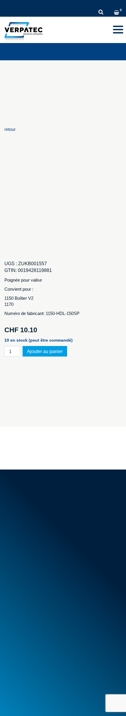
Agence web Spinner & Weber (33, 704)
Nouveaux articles (24, 567)
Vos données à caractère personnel (41, 658)
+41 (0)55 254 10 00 (30, 4)
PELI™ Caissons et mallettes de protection (48, 616)
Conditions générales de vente (36, 551)
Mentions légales (20, 695)
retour (10, 129)
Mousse (15, 596)
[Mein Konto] (109, 13)
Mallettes (16, 609)
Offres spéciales (23, 574)
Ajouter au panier (45, 351)
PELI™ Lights (20, 623)
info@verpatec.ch (36, 511)
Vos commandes (23, 645)
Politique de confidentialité (69, 695)
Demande (112, 4)
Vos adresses (20, 652)
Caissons (16, 603)
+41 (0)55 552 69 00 (33, 505)
